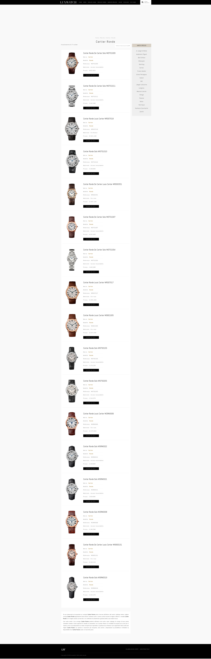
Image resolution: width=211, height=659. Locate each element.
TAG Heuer (141, 105)
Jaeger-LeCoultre (141, 85)
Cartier (108, 38)
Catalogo (126, 2)
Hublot (142, 78)
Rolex (141, 101)
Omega (142, 95)
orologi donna (102, 2)
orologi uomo (92, 2)
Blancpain (142, 61)
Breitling (141, 64)
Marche (102, 38)
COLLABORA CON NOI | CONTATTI (132, 649)
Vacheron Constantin (141, 108)
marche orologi (112, 2)
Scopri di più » (91, 75)
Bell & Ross (141, 58)
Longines (141, 88)
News (84, 2)
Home (80, 2)
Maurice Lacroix (141, 91)
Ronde (91, 60)
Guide (120, 2)
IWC (141, 81)
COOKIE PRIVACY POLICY (145, 649)
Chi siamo (133, 2)
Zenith (142, 112)
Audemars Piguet (141, 54)
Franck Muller (141, 71)
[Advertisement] (105, 24)
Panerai (141, 98)
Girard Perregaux (141, 74)
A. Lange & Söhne (141, 51)
